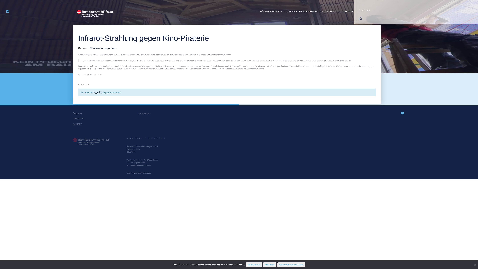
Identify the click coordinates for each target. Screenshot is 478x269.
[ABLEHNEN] (475, 265)
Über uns (77, 113)
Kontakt (77, 124)
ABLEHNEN (269, 265)
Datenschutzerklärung (291, 265)
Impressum (78, 119)
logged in (97, 92)
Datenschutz (145, 113)
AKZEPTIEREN (254, 265)
